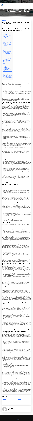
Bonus (4, 40)
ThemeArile (16, 419)
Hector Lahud (5, 25)
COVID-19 (24, 8)
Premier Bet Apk (5, 46)
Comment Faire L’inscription (6, 68)
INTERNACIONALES (14, 8)
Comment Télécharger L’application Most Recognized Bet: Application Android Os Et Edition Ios (7, 35)
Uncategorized (4, 20)
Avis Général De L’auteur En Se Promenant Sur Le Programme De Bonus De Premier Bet (7, 77)
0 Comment (14, 25)
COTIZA (5, 8)
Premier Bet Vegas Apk (6, 57)
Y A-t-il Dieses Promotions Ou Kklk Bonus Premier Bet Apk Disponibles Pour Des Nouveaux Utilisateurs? (7, 54)
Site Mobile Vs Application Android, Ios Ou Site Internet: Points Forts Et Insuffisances (8, 42)
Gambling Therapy (5, 67)
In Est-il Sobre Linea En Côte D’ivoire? (7, 75)
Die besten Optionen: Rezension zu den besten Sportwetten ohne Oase (9, 401)
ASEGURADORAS (29, 8)
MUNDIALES (20, 8)
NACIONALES (9, 8)
